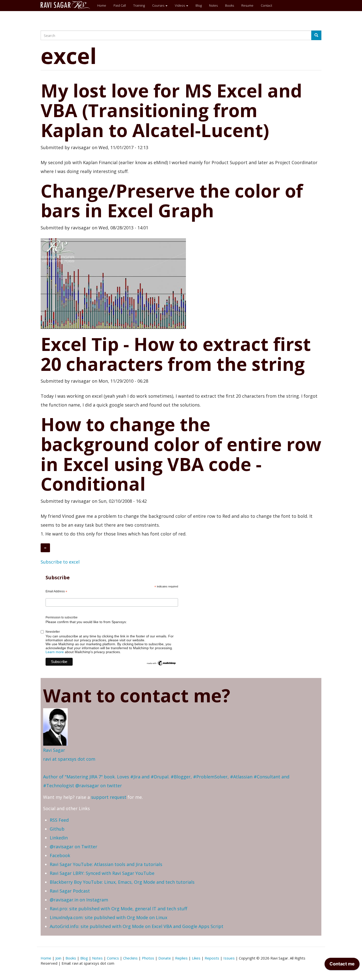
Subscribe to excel (60, 562)
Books (229, 5)
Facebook (60, 855)
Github (57, 829)
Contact (266, 5)
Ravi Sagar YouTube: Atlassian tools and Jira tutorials (106, 864)
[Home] (67, 5)
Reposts (212, 958)
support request (108, 797)
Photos (148, 958)
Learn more (55, 652)
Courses (158, 5)
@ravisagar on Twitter (73, 846)
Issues (229, 958)
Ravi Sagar (54, 750)
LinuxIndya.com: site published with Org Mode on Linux (108, 917)
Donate (164, 958)
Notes (213, 5)
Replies (181, 958)
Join (58, 958)
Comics (113, 958)
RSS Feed (59, 820)
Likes (196, 958)
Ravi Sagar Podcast (70, 891)
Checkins (130, 958)
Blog (199, 5)
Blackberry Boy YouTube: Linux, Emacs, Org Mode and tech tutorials (122, 882)
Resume (247, 5)
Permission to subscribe (62, 617)
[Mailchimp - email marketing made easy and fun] (161, 663)
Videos (180, 5)
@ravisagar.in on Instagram (79, 900)
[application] (342, 965)
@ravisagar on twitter (98, 785)
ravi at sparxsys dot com (69, 759)
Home (101, 5)
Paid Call (120, 5)
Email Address (56, 592)
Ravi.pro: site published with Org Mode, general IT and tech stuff (118, 909)
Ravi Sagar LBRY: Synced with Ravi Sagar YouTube (102, 873)
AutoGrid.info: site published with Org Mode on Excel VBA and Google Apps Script (136, 926)
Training (139, 5)
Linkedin (59, 838)
